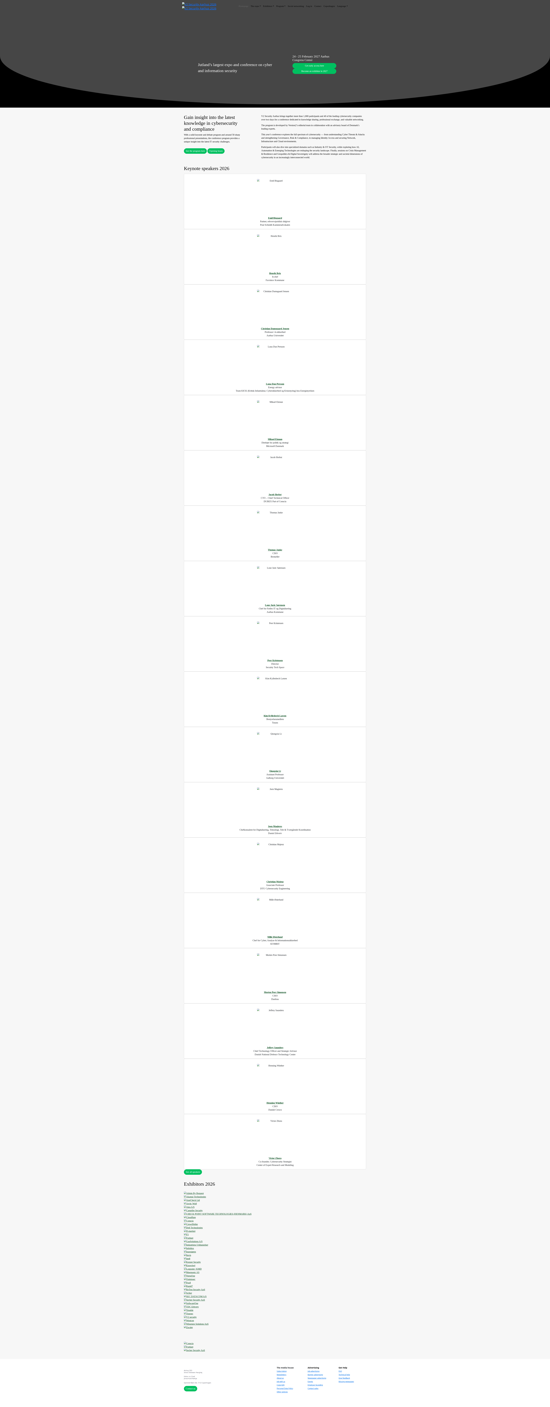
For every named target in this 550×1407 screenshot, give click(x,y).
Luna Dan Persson (275, 384)
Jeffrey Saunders (275, 1047)
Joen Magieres (275, 826)
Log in (309, 6)
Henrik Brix (275, 273)
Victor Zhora (275, 1158)
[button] (314, 65)
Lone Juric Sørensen (275, 605)
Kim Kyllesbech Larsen (275, 716)
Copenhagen (329, 6)
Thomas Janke (275, 550)
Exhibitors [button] (267, 6)
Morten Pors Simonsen (275, 992)
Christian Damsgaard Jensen (275, 328)
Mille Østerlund (275, 937)
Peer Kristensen (275, 660)
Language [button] (341, 6)
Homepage (243, 6)
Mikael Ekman (275, 439)
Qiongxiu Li (275, 771)
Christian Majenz (275, 881)
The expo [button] (255, 6)
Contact (317, 6)
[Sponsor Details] (275, 1193)
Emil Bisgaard (275, 218)
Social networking (296, 6)
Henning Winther (275, 1103)
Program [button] (280, 6)
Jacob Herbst (275, 494)
